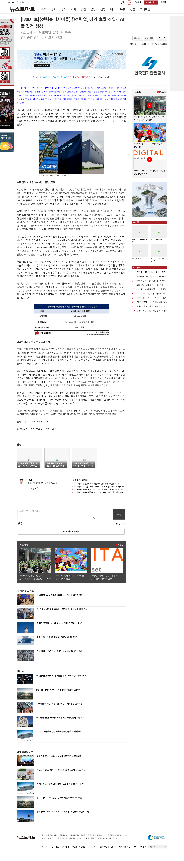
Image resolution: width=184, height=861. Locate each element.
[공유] (151, 38)
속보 (43, 9)
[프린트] (146, 38)
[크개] (159, 38)
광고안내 (65, 847)
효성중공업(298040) (58, 193)
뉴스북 (33, 489)
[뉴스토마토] (22, 9)
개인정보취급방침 (79, 847)
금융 (93, 9)
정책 (63, 9)
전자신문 (138, 2)
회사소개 (45, 847)
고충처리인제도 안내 (106, 847)
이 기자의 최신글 (80, 480)
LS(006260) (76, 193)
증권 (83, 9)
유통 (122, 9)
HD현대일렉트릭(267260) (35, 193)
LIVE (129, 2)
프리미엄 (145, 9)
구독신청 (142, 847)
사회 (73, 9)
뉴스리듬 (137, 92)
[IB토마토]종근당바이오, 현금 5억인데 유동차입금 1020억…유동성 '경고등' (104, 484)
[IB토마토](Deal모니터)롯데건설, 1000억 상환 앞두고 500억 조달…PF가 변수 (105, 489)
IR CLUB (91, 847)
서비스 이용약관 (123, 847)
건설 (132, 9)
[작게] (164, 38)
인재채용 (55, 847)
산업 (103, 9)
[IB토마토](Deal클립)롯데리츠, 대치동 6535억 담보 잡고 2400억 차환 (102, 492)
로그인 (163, 2)
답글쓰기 (137, 38)
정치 (53, 9)
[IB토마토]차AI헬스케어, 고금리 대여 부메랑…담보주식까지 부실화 (100, 487)
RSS (134, 847)
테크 (113, 9)
